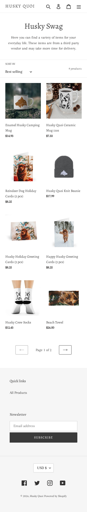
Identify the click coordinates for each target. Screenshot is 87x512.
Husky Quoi (20, 6)
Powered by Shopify (55, 496)
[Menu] (79, 6)
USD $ (42, 468)
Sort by (10, 64)
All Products (18, 393)
